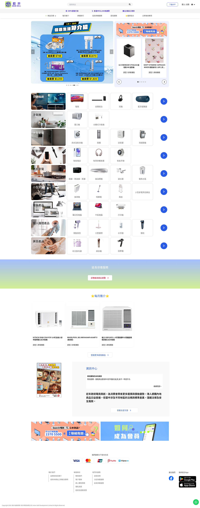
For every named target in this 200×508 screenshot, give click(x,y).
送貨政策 (97, 476)
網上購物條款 (80, 483)
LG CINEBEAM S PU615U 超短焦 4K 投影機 (129, 66)
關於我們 (52, 472)
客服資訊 (77, 472)
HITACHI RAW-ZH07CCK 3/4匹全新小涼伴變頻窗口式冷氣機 (47, 338)
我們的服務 (96, 472)
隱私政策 (78, 486)
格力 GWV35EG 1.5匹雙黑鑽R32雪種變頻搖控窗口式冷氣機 (117, 338)
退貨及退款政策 (81, 490)
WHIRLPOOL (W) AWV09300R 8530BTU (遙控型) (82, 338)
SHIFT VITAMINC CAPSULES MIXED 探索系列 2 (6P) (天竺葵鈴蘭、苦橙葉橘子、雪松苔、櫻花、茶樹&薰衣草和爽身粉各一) (154, 66)
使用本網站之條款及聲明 (59, 479)
